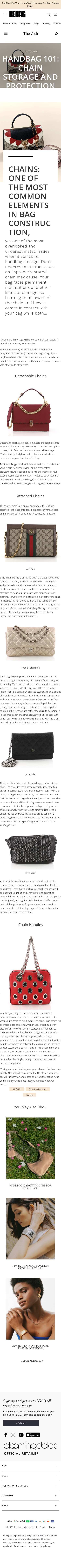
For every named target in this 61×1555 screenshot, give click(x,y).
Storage (30, 1095)
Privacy (43, 1527)
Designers (25, 23)
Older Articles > (32, 1361)
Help (5, 1505)
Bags (36, 23)
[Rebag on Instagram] (13, 1435)
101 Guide (17, 1089)
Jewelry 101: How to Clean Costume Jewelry (31, 1267)
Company (8, 1496)
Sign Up (21, 1423)
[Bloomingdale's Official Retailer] (30, 1447)
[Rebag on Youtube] (21, 1435)
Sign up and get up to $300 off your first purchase (27, 1403)
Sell (5, 1476)
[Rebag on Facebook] (6, 1435)
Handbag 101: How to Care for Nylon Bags (30, 1187)
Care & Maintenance (38, 1089)
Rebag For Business (15, 1486)
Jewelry (46, 23)
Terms (52, 1527)
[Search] (48, 14)
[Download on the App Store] (33, 1435)
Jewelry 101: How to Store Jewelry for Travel (30, 1347)
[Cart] (55, 14)
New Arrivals (9, 23)
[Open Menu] (5, 14)
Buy (4, 1466)
